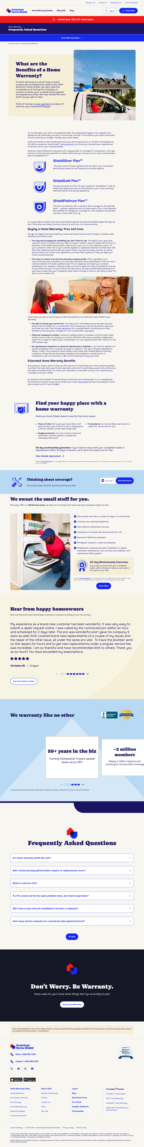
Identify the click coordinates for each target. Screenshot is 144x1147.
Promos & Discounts (18, 1116)
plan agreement (64, 328)
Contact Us (103, 3)
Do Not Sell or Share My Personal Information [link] (43, 1128)
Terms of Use (81, 1128)
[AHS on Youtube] (32, 1068)
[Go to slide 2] (67, 674)
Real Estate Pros (79, 1097)
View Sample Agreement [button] (48, 456)
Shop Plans (130, 10)
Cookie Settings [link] (16, 1128)
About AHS (46, 1089)
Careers (44, 1098)
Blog (72, 10)
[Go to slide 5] (76, 674)
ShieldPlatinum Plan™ (70, 201)
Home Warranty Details (42, 10)
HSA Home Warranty (115, 1098)
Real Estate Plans (17, 1093)
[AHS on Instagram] (25, 1068)
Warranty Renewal (17, 1111)
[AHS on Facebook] (18, 1068)
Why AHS (61, 10)
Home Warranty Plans (20, 1089)
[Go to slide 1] (63, 674)
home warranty (43, 104)
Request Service (115, 3)
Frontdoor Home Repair (116, 1094)
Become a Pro (90, 3)
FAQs (43, 1107)
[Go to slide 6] (80, 674)
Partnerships (78, 1111)
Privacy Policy (68, 1128)
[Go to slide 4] (73, 674)
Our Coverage (15, 1102)
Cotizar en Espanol (131, 3)
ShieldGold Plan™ (67, 181)
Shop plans (83, 382)
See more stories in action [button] (23, 681)
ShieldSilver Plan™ (67, 161)
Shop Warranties (124, 481)
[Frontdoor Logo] (22, 1046)
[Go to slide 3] (70, 674)
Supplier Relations (80, 1106)
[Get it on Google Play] (30, 1081)
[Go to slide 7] (83, 674)
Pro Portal (76, 1102)
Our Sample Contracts (19, 1098)
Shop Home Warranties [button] (72, 1004)
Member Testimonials (49, 1093)
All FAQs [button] (72, 937)
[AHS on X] (11, 1068)
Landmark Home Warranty (116, 1103)
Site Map (44, 1111)
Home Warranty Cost (18, 1107)
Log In (111, 11)
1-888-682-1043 (28, 1054)
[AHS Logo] (17, 10)
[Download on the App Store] (16, 1081)
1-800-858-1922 (31, 1061)
